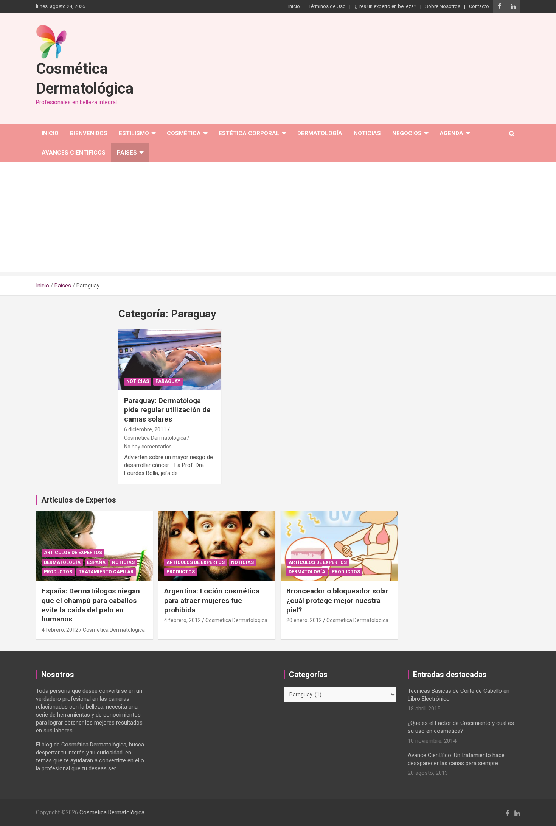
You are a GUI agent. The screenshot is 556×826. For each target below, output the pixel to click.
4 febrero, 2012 (60, 630)
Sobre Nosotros (442, 6)
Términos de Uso (327, 6)
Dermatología (319, 133)
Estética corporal (249, 133)
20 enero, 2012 (304, 620)
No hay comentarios (148, 446)
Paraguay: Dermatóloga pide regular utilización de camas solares (167, 409)
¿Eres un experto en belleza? (385, 6)
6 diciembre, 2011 (145, 429)
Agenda (451, 133)
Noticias (367, 133)
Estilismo (134, 133)
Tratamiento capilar (106, 572)
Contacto (479, 6)
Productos (58, 572)
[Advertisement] (278, 219)
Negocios (407, 133)
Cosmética (184, 133)
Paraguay (167, 381)
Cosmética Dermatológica (155, 438)
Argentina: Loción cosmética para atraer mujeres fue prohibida (211, 600)
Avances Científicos (74, 152)
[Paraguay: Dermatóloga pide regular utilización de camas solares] (170, 359)
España (96, 562)
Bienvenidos (88, 133)
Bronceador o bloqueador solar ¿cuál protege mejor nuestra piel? (337, 600)
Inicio (294, 6)
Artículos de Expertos (73, 552)
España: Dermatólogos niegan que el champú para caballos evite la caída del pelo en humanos (91, 605)
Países (127, 152)
